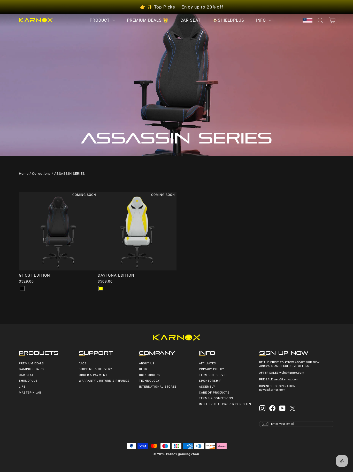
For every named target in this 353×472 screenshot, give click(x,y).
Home (23, 173)
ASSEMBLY (207, 386)
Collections (41, 173)
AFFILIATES (207, 363)
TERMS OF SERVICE (213, 375)
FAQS (83, 363)
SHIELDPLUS (28, 380)
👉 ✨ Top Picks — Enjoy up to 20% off (181, 7)
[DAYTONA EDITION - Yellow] (101, 288)
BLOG (143, 369)
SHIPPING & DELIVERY (95, 369)
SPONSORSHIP (210, 380)
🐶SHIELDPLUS (228, 20)
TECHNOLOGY (149, 380)
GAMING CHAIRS (31, 369)
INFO (261, 20)
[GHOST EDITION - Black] (22, 288)
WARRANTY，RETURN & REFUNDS (104, 380)
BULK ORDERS (149, 375)
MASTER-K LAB (30, 392)
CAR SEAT (190, 20)
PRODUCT (100, 20)
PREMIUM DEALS (31, 363)
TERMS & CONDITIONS (216, 398)
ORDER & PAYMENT (93, 375)
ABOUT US (147, 363)
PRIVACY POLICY (211, 369)
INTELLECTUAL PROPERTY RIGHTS (225, 404)
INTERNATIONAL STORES (158, 386)
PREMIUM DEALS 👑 (147, 20)
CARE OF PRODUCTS (214, 392)
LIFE (22, 386)
